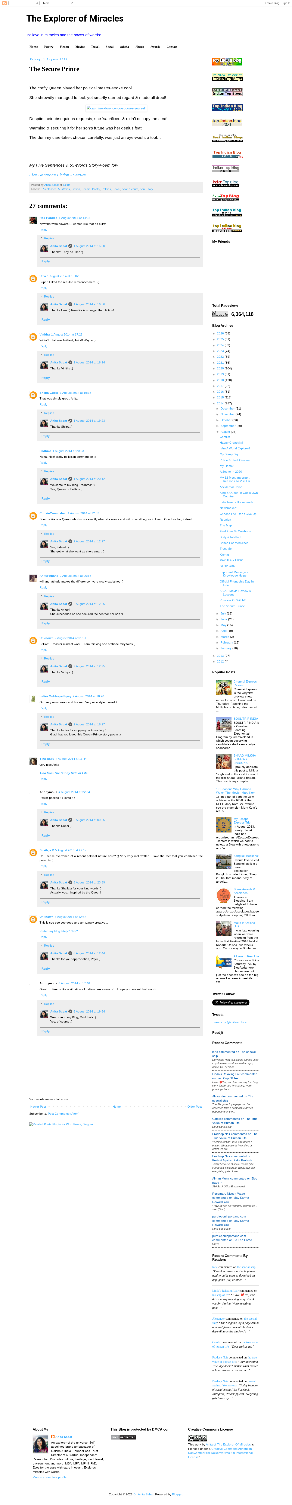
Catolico (217, 1342)
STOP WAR (227, 566)
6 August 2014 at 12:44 (89, 953)
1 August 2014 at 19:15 (75, 392)
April (224, 630)
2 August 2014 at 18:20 (88, 696)
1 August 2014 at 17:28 (67, 334)
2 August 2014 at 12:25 (89, 666)
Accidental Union (231, 487)
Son (142, 189)
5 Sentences (48, 189)
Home (33, 47)
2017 (221, 386)
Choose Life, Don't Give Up (238, 514)
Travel (95, 47)
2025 (221, 339)
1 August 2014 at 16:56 (89, 304)
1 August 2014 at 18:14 (89, 362)
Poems (86, 189)
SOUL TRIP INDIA (246, 718)
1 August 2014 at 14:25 (74, 217)
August (226, 431)
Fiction (64, 47)
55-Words (64, 189)
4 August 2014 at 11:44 (71, 758)
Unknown (46, 638)
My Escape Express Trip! (242, 820)
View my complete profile (49, 1477)
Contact (172, 47)
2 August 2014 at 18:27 (89, 724)
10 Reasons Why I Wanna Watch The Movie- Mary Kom (235, 790)
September (228, 425)
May (224, 625)
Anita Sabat (58, 246)
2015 (221, 397)
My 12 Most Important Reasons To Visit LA (235, 479)
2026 (221, 333)
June (224, 619)
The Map (226, 525)
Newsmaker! (228, 508)
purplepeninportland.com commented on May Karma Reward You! (230, 1220)
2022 (221, 356)
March (225, 636)
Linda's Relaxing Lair (225, 1290)
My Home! (227, 466)
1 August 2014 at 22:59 (83, 513)
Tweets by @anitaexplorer (230, 1022)
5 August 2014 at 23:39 (89, 882)
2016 (221, 391)
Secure (133, 189)
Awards (155, 47)
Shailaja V (47, 850)
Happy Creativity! (231, 442)
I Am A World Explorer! (235, 448)
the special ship (246, 1267)
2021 (221, 362)
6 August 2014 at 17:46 (74, 983)
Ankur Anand (49, 575)
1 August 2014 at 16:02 (63, 276)
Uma (43, 276)
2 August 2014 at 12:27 (89, 541)
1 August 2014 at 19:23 (89, 420)
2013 (221, 655)
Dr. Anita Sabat (143, 1494)
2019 (221, 374)
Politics (106, 189)
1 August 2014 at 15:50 (89, 246)
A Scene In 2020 (231, 471)
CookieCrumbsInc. (53, 513)
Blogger (177, 1494)
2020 (221, 368)
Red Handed (49, 217)
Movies (80, 47)
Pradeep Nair (220, 1357)
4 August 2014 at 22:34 (74, 792)
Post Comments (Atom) (64, 1113)
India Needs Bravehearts (236, 502)
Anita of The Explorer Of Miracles (228, 1444)
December (228, 408)
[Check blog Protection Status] (123, 1439)
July (224, 613)
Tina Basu (47, 758)
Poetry (48, 47)
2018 (221, 380)
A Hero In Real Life (246, 956)
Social (110, 47)
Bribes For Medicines (234, 543)
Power (116, 189)
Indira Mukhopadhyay (55, 696)
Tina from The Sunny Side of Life (64, 773)
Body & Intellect (230, 537)
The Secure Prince (232, 606)
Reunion (225, 519)
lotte (215, 1267)
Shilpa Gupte (49, 392)
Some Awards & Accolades (244, 891)
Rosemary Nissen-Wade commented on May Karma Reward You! (230, 1198)
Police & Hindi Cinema (235, 460)
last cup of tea (220, 1295)
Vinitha (45, 334)
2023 (221, 351)
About (139, 47)
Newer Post (38, 1106)
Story (149, 189)
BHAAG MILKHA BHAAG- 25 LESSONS (245, 759)
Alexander (218, 1318)
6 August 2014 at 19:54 (89, 1011)
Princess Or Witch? (233, 600)
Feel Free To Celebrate (235, 531)
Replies (49, 238)
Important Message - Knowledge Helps (234, 573)
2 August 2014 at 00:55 (75, 575)
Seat (125, 189)
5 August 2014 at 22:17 (71, 850)
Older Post (194, 1106)
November (228, 414)
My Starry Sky (229, 454)
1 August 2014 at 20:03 (68, 451)
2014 (221, 403)
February (227, 642)
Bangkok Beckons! (246, 855)
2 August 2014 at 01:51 (70, 638)
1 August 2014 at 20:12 (89, 479)
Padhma (45, 451)
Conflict (225, 437)
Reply (43, 229)
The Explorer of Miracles (75, 18)
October (226, 420)
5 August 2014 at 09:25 (89, 820)
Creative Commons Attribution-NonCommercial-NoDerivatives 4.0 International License (220, 1453)
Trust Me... (227, 548)
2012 (221, 661)
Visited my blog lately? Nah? (59, 931)
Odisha (124, 47)
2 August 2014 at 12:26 (89, 604)
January (226, 648)
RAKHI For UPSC (231, 560)
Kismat (224, 554)
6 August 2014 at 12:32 (70, 916)
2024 (221, 345)
